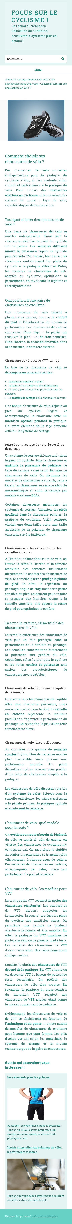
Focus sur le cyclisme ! (35, 16)
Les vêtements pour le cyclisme (28, 1077)
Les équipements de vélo (32, 79)
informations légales (45, 1216)
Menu (37, 69)
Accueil (10, 79)
